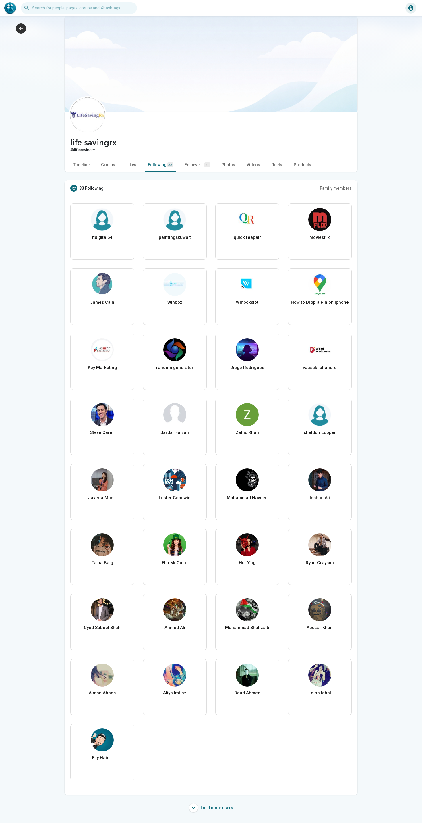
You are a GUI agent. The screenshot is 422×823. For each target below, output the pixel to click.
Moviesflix (319, 237)
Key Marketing (102, 367)
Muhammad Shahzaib (247, 627)
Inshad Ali (320, 497)
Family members (336, 188)
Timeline (81, 164)
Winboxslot (247, 302)
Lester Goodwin (175, 497)
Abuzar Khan (320, 627)
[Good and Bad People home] (10, 8)
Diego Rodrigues (247, 367)
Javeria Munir (102, 497)
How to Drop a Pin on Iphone (320, 302)
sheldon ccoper (320, 432)
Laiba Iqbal (320, 692)
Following (160, 164)
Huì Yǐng (247, 562)
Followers (196, 164)
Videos (253, 164)
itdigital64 (102, 237)
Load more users (216, 807)
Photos (228, 164)
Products (302, 164)
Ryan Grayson (320, 562)
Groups (108, 164)
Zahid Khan (247, 432)
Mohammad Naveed (247, 497)
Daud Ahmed (247, 692)
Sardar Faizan (174, 432)
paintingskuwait (175, 237)
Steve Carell (102, 432)
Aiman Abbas (102, 692)
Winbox (174, 302)
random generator (174, 367)
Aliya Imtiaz (174, 692)
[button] (410, 8)
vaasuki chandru (320, 367)
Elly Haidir (102, 757)
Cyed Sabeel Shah (102, 627)
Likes (131, 164)
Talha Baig (102, 562)
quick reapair (247, 237)
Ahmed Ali (174, 627)
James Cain (102, 302)
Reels (277, 164)
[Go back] (21, 28)
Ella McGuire (175, 562)
